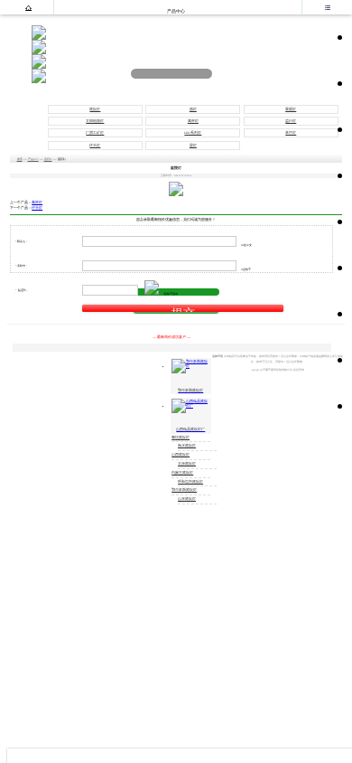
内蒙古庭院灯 (182, 473)
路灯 (193, 109)
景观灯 (290, 109)
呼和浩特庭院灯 (190, 482)
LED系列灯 (192, 133)
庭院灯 (94, 109)
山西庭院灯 (180, 455)
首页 (20, 159)
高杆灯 (193, 121)
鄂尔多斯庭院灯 (184, 490)
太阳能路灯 (95, 121)
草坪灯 (290, 133)
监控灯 (290, 121)
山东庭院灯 (187, 499)
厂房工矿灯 (95, 133)
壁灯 (193, 145)
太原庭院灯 (187, 464)
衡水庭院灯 (187, 445)
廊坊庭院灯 (180, 437)
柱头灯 (94, 145)
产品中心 (33, 159)
